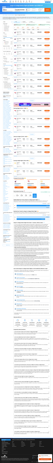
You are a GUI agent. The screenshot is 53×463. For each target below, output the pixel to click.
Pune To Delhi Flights (6, 104)
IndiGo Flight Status (5, 204)
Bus (12, 442)
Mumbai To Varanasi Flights (7, 123)
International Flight (5, 231)
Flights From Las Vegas (6, 168)
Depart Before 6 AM (6, 27)
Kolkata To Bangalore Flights (7, 122)
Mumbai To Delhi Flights (6, 101)
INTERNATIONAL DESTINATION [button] (6, 443)
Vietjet (4, 201)
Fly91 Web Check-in (6, 221)
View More (32, 100)
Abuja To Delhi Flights (6, 148)
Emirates (4, 187)
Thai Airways (5, 200)
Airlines (40, 442)
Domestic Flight (5, 230)
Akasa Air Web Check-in (6, 217)
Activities (13, 445)
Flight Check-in (14, 446)
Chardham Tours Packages (7, 224)
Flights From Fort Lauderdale (7, 167)
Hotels (22, 441)
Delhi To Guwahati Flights (6, 134)
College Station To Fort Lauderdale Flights (6, 156)
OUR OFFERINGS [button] (4, 439)
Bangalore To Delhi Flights (6, 103)
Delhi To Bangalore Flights (6, 105)
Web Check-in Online (6, 233)
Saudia (4, 195)
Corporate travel (32, 445)
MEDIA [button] (3, 450)
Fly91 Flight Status (5, 210)
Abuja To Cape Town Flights (7, 150)
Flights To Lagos (5, 176)
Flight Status (5, 232)
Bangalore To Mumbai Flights (7, 107)
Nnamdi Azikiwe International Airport (6, 237)
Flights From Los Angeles (6, 169)
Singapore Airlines (5, 197)
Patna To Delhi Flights (6, 124)
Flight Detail (15, 36)
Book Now (47, 32)
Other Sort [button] (48, 22)
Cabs (31, 442)
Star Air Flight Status (6, 209)
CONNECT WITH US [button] (4, 446)
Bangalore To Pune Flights (6, 133)
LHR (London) (6, 71)
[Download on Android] (34, 458)
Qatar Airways (7, 29)
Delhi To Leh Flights (5, 127)
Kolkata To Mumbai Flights (6, 136)
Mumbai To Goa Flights (6, 106)
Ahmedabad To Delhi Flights (7, 110)
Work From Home (41, 446)
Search (47, 9)
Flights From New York (6, 171)
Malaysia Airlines (5, 191)
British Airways (7, 30)
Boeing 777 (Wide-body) (7, 86)
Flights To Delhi (5, 175)
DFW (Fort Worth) (6, 70)
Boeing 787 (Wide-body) (7, 83)
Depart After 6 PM (6, 28)
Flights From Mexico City (6, 170)
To (15, 8)
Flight (13, 441)
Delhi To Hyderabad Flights (7, 111)
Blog (39, 445)
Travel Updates (23, 445)
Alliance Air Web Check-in (7, 219)
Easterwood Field (7, 241)
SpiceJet (4, 198)
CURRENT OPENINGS (4, 453)
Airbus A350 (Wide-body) (7, 84)
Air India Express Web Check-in (7, 216)
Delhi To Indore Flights (6, 142)
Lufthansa (4, 190)
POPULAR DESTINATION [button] (5, 442)
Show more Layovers (10, 75)
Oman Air (4, 192)
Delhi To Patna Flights (6, 120)
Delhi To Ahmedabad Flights (7, 118)
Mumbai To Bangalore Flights (7, 109)
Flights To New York (5, 179)
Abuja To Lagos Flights (6, 149)
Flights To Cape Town (6, 177)
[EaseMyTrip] (5, 1)
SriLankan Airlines (5, 199)
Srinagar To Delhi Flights (6, 141)
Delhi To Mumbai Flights (6, 100)
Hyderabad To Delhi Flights (7, 108)
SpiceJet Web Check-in (6, 218)
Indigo (4, 189)
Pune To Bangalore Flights (6, 125)
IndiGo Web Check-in (6, 214)
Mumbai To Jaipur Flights (6, 128)
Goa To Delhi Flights (6, 135)
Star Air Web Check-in (6, 220)
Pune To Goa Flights (6, 126)
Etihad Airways (5, 188)
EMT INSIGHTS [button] (4, 449)
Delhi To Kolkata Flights (6, 112)
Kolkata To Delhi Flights (6, 113)
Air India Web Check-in (6, 215)
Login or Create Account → (45, 459)
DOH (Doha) (5, 69)
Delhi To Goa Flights (6, 102)
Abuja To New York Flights (6, 152)
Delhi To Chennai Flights (6, 119)
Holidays (40, 441)
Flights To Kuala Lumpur (6, 178)
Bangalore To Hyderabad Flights (7, 132)
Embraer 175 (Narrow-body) (7, 85)
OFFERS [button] (3, 447)
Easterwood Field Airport (6, 97)
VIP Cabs (22, 446)
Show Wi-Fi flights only (7, 78)
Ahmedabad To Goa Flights (7, 131)
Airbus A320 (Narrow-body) (7, 87)
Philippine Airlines (5, 193)
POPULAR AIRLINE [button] (4, 445)
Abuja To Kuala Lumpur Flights (7, 151)
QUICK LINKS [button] (3, 441)
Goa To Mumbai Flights (6, 121)
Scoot (4, 196)
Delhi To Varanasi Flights (6, 144)
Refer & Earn (32, 446)
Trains (31, 441)
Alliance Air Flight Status (6, 208)
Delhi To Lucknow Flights (6, 143)
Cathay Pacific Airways (6, 186)
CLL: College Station (6, 61)
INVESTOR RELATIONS (5, 451)
